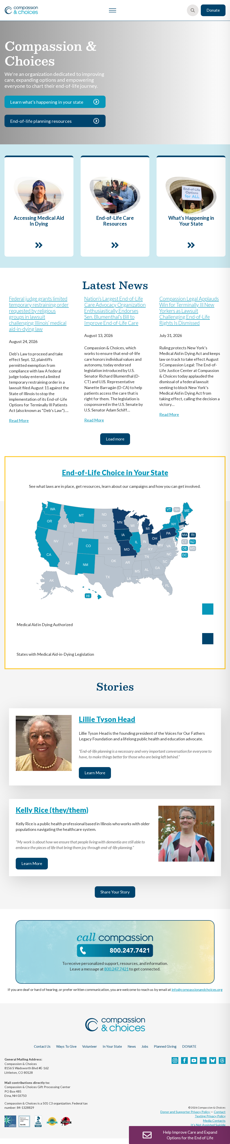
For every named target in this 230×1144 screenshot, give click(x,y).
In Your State (112, 1046)
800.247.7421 (116, 968)
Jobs (145, 1046)
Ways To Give (66, 1046)
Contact (220, 1112)
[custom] (212, 1060)
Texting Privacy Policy (210, 1116)
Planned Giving (165, 1046)
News (132, 1046)
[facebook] (184, 1060)
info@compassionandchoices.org (197, 989)
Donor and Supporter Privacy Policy (185, 1112)
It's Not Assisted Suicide (208, 1125)
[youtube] (193, 1060)
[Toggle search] (193, 10)
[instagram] (175, 1060)
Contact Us (42, 1046)
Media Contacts (214, 1120)
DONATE (189, 1046)
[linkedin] (203, 1060)
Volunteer (89, 1046)
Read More (19, 420)
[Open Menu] (112, 10)
